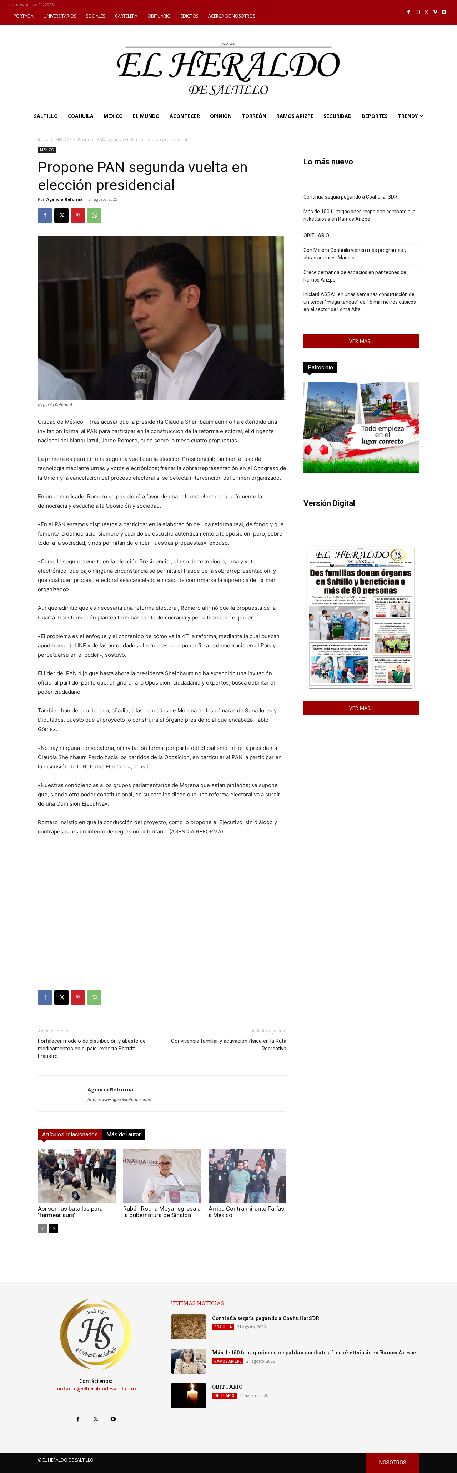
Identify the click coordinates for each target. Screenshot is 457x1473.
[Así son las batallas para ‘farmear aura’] (77, 1176)
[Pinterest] (78, 215)
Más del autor (123, 1134)
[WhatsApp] (94, 215)
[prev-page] (42, 1228)
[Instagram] (417, 12)
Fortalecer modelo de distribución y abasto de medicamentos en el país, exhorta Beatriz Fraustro (92, 1048)
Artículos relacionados (70, 1134)
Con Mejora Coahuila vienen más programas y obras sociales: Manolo (355, 253)
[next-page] (53, 1228)
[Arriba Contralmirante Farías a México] (247, 1176)
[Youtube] (444, 12)
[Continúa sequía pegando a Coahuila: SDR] (188, 1326)
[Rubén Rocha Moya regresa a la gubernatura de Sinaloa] (162, 1176)
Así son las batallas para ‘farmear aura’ (70, 1212)
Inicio (43, 139)
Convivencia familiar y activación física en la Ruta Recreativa (228, 1045)
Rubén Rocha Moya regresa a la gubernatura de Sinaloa (162, 1212)
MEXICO (63, 139)
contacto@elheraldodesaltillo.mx (95, 1388)
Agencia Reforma (64, 199)
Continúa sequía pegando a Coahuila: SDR (350, 197)
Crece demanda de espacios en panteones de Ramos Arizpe (354, 276)
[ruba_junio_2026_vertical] (361, 471)
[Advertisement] (162, 914)
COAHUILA (223, 1326)
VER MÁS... (361, 341)
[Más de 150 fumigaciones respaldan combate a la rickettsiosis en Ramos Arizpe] (188, 1361)
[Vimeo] (435, 12)
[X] (426, 12)
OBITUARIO (316, 235)
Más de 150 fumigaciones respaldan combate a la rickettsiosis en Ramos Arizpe (359, 215)
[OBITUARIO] (188, 1395)
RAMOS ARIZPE (227, 1361)
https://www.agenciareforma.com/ (119, 1099)
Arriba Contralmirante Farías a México (246, 1212)
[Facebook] (409, 12)
